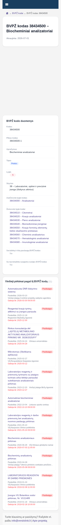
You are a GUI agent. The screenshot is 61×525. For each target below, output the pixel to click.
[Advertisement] (30, 80)
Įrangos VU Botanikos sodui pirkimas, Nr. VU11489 (21, 496)
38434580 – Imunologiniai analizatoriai (29, 242)
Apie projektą (39, 520)
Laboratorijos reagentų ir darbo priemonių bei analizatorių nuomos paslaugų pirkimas (23, 418)
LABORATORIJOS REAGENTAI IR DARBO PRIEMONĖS (23, 477)
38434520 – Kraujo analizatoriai (25, 216)
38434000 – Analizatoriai (22, 200)
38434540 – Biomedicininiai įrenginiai (28, 224)
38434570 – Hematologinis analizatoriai (29, 238)
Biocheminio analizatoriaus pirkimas (21, 439)
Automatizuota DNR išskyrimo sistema (22, 290)
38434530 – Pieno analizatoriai (25, 220)
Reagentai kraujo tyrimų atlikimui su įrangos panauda (22, 310)
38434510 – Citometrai (21, 212)
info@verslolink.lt (21, 520)
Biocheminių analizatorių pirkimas (20, 457)
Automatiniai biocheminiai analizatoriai (20, 399)
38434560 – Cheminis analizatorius (27, 234)
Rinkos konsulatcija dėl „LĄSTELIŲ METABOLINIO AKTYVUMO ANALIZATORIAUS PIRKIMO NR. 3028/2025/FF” (23, 333)
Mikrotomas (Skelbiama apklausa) (19, 353)
